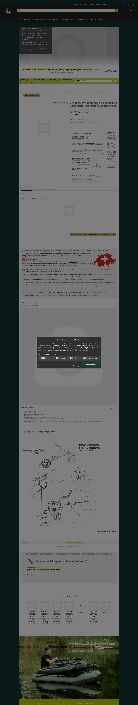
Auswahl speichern (78, 366)
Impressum (53, 354)
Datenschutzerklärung (44, 354)
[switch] (43, 358)
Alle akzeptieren (91, 364)
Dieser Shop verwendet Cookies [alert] (69, 340)
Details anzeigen (42, 366)
